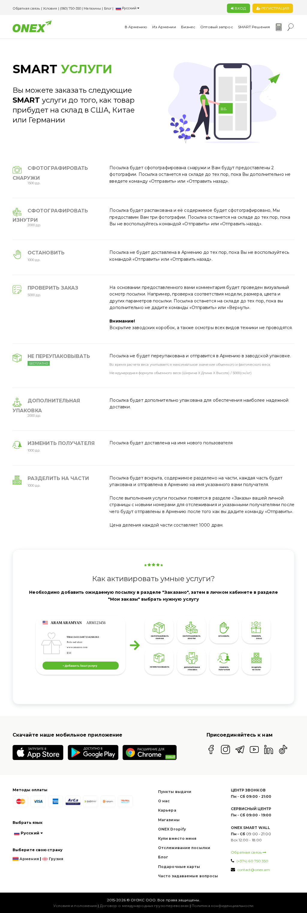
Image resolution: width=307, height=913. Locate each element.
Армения (29, 859)
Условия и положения (75, 905)
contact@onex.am (253, 869)
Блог (108, 8)
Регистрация (275, 8)
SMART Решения (254, 27)
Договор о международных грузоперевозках (144, 905)
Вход (240, 8)
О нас (164, 801)
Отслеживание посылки (184, 847)
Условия (50, 8)
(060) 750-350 (70, 8)
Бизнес (188, 27)
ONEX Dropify (172, 829)
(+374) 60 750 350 (252, 861)
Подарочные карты (179, 866)
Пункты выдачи (174, 791)
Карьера (167, 810)
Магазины (92, 8)
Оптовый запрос (216, 27)
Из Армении (164, 27)
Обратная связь (27, 8)
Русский (129, 8)
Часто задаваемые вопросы (188, 876)
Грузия (55, 859)
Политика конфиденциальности (223, 905)
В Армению (136, 27)
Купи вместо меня (177, 838)
